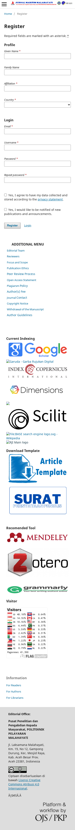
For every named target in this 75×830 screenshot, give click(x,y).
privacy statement (50, 199)
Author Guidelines (19, 315)
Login (27, 225)
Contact (17, 298)
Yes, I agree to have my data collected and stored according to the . (36, 197)
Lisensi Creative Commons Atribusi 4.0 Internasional (24, 784)
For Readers (13, 685)
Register (12, 225)
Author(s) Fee (16, 291)
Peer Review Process (21, 274)
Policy (17, 286)
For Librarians (14, 698)
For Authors (13, 691)
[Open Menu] (4, 4)
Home (8, 14)
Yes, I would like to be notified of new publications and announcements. (32, 212)
